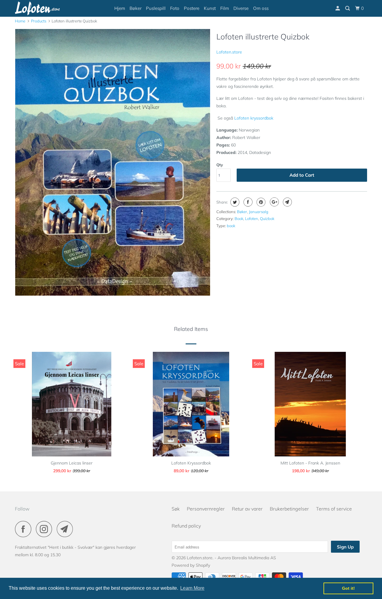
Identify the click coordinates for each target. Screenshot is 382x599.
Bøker (135, 8)
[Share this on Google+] (273, 202)
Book (239, 218)
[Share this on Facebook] (247, 202)
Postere (191, 8)
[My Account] (338, 8)
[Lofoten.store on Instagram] (46, 529)
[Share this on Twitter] (234, 202)
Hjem (119, 8)
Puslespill (156, 8)
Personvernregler (206, 509)
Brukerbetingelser (289, 509)
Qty (219, 164)
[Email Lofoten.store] (66, 529)
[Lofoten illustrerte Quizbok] (112, 162)
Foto (174, 8)
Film (224, 8)
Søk (176, 509)
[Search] (348, 8)
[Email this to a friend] (286, 202)
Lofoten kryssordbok (253, 118)
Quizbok (267, 218)
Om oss (261, 8)
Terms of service (334, 509)
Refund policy (186, 526)
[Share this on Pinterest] (260, 202)
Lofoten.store (229, 52)
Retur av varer (247, 509)
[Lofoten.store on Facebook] (25, 529)
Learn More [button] (192, 588)
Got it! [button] (348, 588)
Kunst (210, 8)
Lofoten (251, 218)
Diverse (241, 8)
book (231, 225)
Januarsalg (258, 211)
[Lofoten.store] (45, 8)
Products (38, 21)
